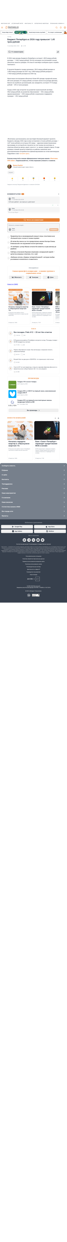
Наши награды (33, 574)
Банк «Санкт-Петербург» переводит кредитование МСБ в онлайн (41, 308)
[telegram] (29, 540)
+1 (52, 205)
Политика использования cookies (33, 564)
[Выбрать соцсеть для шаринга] (58, 52)
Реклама (5, 488)
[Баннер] (20, 32)
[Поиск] (56, 27)
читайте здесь (24, 153)
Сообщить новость (8, 466)
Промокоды (33, 378)
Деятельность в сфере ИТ (33, 569)
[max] (24, 540)
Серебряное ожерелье (41, 23)
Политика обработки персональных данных (33, 558)
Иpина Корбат (18, 165)
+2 (52, 215)
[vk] (33, 540)
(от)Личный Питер (17, 23)
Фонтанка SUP (5, 23)
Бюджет (11, 172)
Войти (13, 230)
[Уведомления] (61, 27)
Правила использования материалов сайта (33, 561)
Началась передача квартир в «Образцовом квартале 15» (18, 308)
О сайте (4, 475)
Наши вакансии (7, 502)
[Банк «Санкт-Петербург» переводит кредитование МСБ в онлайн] (42, 298)
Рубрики (5, 470)
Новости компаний (16, 418)
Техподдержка (7, 484)
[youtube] (38, 540)
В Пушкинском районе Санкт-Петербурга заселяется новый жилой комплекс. (18, 314)
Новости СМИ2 (12, 284)
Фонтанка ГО (29, 23)
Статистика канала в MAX (11, 507)
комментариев (17, 52)
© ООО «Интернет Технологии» (33, 591)
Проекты (5, 516)
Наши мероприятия (9, 493)
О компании (6, 497)
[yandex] (42, 540)
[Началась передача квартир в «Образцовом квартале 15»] (18, 298)
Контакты (5, 479)
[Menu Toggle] (2, 27)
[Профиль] (65, 27)
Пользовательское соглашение (33, 556)
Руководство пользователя (33, 572)
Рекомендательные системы (33, 566)
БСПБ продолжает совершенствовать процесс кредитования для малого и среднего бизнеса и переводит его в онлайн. (42, 314)
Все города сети (7, 511)
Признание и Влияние (57, 23)
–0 (57, 205)
